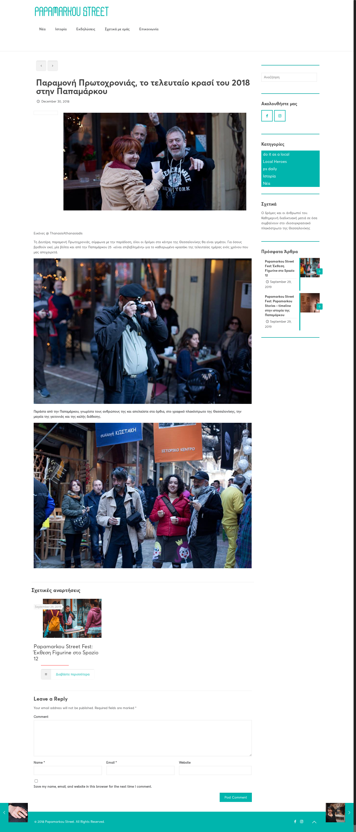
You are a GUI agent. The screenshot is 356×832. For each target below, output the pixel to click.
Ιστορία (269, 176)
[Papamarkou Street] (71, 11)
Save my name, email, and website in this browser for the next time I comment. (93, 786)
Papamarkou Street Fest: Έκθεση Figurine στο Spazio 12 (66, 652)
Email (111, 762)
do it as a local (276, 154)
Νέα (266, 183)
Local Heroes (275, 161)
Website (185, 762)
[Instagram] (301, 821)
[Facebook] (295, 821)
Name (39, 762)
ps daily (270, 169)
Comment (41, 717)
